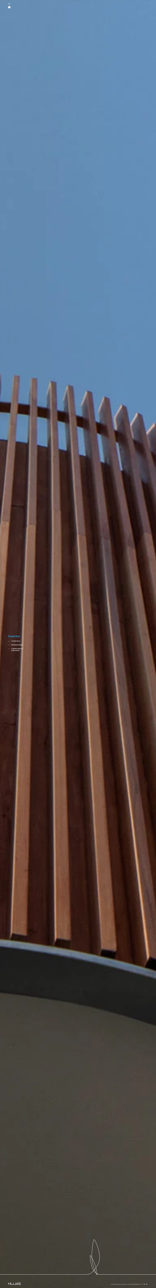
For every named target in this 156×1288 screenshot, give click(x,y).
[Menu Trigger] (9, 7)
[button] (17, 641)
